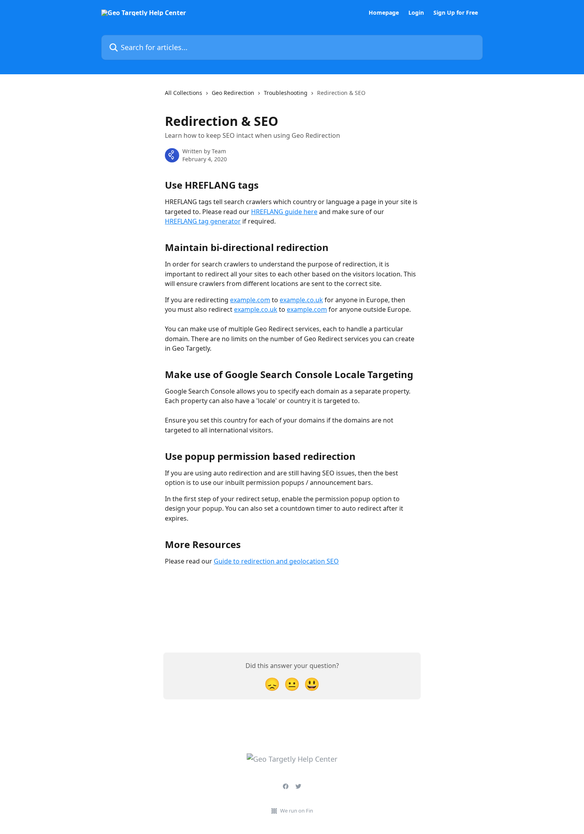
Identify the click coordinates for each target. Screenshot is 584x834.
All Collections (183, 93)
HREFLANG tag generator (203, 221)
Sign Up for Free (455, 12)
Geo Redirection (233, 93)
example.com (250, 299)
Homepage (384, 12)
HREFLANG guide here (284, 211)
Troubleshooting (285, 93)
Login (416, 12)
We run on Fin (296, 810)
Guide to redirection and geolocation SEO (276, 561)
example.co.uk (301, 299)
